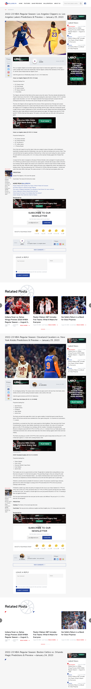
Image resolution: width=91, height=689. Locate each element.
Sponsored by (17, 197)
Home (20, 3)
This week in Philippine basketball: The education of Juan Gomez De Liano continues (33, 189)
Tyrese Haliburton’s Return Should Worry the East (25, 191)
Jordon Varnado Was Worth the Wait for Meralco (25, 195)
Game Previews (37, 3)
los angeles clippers (32, 243)
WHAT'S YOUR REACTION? (23, 232)
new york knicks (40, 558)
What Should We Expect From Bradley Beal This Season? (27, 193)
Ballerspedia (48, 3)
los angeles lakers (41, 243)
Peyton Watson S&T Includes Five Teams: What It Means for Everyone (30, 185)
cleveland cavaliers (32, 558)
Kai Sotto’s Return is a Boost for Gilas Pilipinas (24, 187)
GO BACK (11, 9)
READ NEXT (8, 169)
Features (27, 3)
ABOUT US (57, 3)
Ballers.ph (26, 183)
